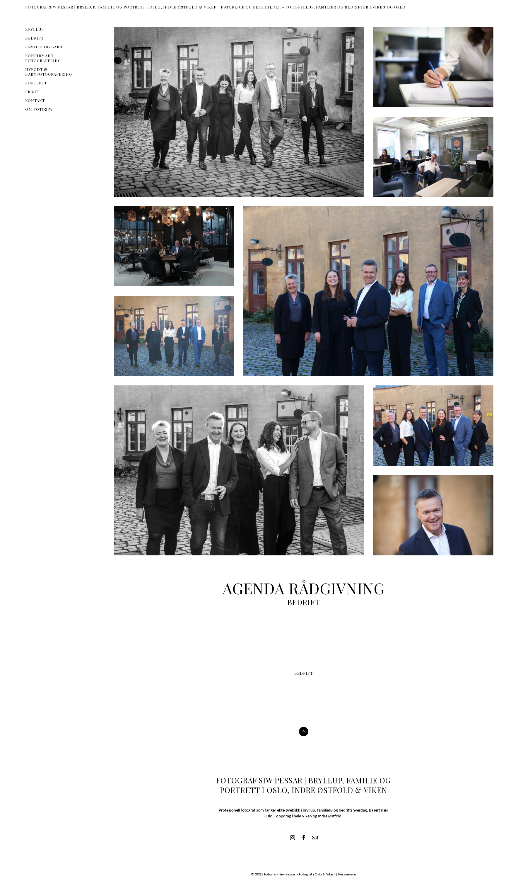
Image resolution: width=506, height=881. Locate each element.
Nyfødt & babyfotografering (48, 72)
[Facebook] (303, 837)
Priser (32, 91)
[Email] (314, 837)
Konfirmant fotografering (43, 58)
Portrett (36, 82)
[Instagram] (292, 837)
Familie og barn (44, 46)
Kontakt (35, 100)
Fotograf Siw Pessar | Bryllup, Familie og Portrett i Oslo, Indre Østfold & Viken (303, 785)
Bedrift (34, 37)
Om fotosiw (39, 109)
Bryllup (34, 29)
